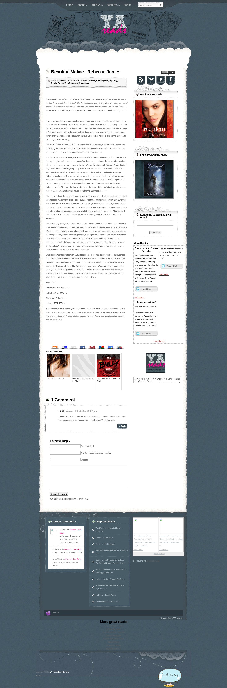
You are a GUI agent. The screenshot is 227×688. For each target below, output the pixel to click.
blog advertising (139, 561)
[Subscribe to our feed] (141, 85)
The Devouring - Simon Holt (107, 601)
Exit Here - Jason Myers (106, 595)
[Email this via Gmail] (92, 346)
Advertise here (159, 554)
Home (69, 4)
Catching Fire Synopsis (105, 544)
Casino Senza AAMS (113, 626)
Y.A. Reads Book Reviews (59, 672)
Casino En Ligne (114, 629)
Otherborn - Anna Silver (73, 549)
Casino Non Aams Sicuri (113, 639)
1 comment (84, 83)
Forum (128, 4)
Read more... (139, 297)
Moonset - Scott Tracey (73, 559)
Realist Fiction (57, 83)
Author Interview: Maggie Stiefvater (110, 579)
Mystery (113, 81)
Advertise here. (160, 341)
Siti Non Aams (113, 642)
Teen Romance (71, 83)
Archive (97, 4)
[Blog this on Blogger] (55, 346)
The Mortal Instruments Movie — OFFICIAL (109, 529)
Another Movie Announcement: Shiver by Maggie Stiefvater (111, 571)
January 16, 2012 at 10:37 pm (81, 411)
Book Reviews (89, 81)
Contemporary (102, 81)
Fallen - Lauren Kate (104, 538)
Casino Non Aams (113, 636)
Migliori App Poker (113, 648)
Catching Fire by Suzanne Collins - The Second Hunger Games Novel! (110, 561)
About (82, 4)
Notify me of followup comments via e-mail (71, 499)
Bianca (63, 81)
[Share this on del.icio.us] (64, 346)
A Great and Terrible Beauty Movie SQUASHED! (110, 587)
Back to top (170, 678)
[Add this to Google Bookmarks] (101, 346)
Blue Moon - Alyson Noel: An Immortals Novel (112, 552)
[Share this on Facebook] (82, 346)
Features (113, 4)
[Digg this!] (73, 346)
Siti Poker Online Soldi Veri (113, 632)
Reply (123, 426)
